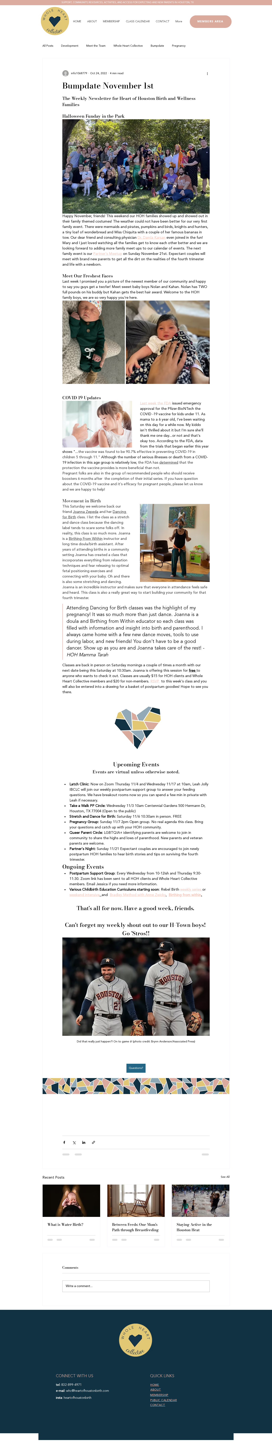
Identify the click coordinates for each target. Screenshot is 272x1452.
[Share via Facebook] (64, 1142)
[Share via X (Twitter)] (74, 1142)
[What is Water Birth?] (71, 1201)
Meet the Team (96, 45)
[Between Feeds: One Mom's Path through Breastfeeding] (136, 1201)
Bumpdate (157, 45)
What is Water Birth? (65, 1224)
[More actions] (207, 73)
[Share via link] (93, 1142)
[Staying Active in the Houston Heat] (200, 1201)
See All (225, 1177)
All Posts (47, 45)
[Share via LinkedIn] (84, 1142)
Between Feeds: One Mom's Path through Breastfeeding (135, 1227)
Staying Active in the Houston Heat (194, 1227)
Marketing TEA (164, 1449)
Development (69, 45)
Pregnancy (179, 45)
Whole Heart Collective (128, 45)
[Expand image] (93, 342)
